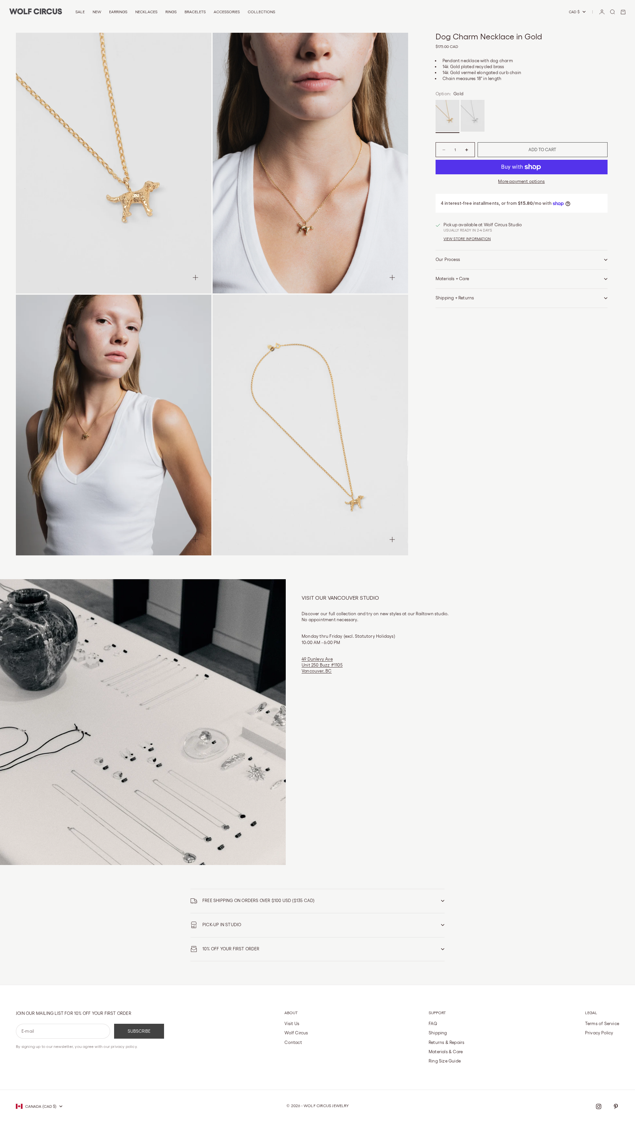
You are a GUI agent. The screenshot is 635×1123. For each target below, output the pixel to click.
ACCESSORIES (227, 12)
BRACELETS (195, 12)
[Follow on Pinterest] (616, 1106)
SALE (80, 12)
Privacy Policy (599, 1032)
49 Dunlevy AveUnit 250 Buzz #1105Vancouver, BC (322, 665)
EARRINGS (118, 12)
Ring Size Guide (445, 1060)
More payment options (521, 181)
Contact (293, 1042)
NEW (97, 12)
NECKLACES (146, 12)
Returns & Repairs (446, 1042)
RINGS (171, 12)
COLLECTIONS (261, 12)
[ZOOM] (195, 277)
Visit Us (291, 1023)
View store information (467, 239)
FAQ (433, 1023)
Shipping (438, 1032)
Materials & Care (446, 1051)
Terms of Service (602, 1023)
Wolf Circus (296, 1032)
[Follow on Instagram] (598, 1106)
